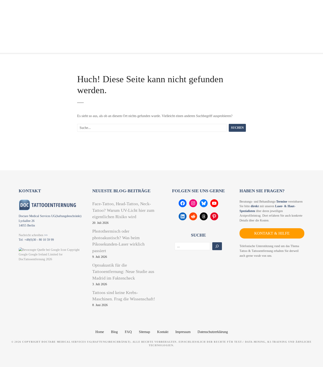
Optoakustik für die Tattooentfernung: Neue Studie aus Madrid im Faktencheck (123, 271)
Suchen (237, 127)
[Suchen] (217, 246)
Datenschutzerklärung (213, 332)
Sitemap (144, 332)
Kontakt (162, 332)
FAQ (128, 332)
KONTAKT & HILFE (272, 233)
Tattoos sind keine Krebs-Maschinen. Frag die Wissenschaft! (123, 295)
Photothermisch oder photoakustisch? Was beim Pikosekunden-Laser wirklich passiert (118, 241)
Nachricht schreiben (31, 235)
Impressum (183, 332)
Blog (114, 332)
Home (99, 332)
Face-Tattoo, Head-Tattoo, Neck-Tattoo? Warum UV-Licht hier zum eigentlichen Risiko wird (123, 210)
